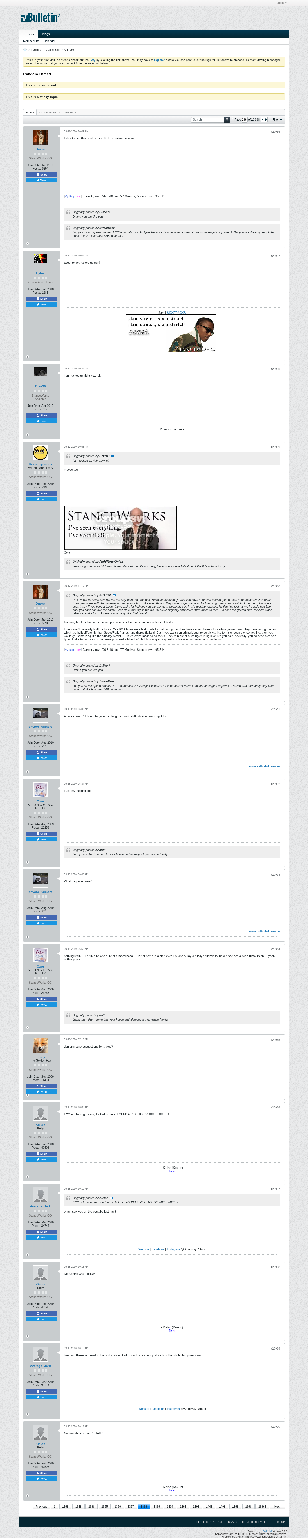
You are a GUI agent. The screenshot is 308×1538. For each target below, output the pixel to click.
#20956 (275, 131)
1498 (222, 1506)
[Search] (227, 120)
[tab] (30, 112)
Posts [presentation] (30, 112)
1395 (104, 1506)
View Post (112, 456)
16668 (262, 1506)
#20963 (275, 874)
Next (277, 1506)
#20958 (275, 369)
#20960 (275, 586)
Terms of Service (254, 1522)
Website (143, 1249)
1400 (170, 1506)
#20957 (275, 256)
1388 (91, 1506)
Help (198, 1522)
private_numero (40, 726)
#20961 (275, 709)
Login (280, 3)
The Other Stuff (51, 49)
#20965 (275, 1039)
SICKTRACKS (176, 312)
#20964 (275, 949)
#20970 (275, 1426)
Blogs (46, 34)
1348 (78, 1506)
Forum (35, 49)
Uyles (40, 273)
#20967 (275, 1189)
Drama (40, 149)
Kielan (40, 1125)
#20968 (275, 1267)
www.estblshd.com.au (264, 766)
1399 (157, 1506)
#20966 (275, 1107)
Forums (28, 34)
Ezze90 (40, 386)
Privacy (232, 1522)
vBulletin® (266, 1531)
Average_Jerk (40, 1206)
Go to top (278, 1522)
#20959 (275, 447)
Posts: (36, 168)
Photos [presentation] (70, 112)
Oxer (40, 801)
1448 (209, 1506)
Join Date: (34, 165)
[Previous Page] (262, 119)
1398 (144, 1506)
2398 (248, 1506)
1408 (196, 1506)
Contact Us (214, 1522)
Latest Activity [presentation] (49, 112)
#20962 (275, 784)
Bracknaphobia (40, 464)
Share (43, 174)
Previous (41, 1506)
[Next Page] (265, 119)
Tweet (43, 180)
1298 (65, 1506)
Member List (31, 41)
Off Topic (69, 49)
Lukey (40, 1057)
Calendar (49, 41)
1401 (183, 1506)
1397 (131, 1506)
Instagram (173, 1249)
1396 (118, 1506)
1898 (235, 1506)
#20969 (275, 1348)
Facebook (158, 1249)
